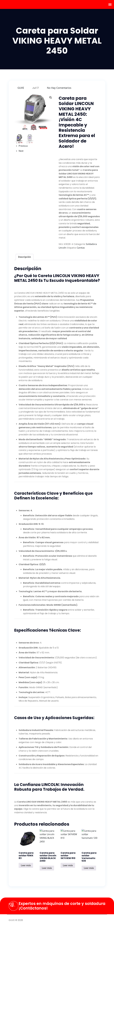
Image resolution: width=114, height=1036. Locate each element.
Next (21, 150)
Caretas (81, 247)
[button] (50, 97)
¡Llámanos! (99, 921)
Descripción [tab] (24, 256)
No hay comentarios (59, 87)
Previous (23, 145)
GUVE (21, 87)
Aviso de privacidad (79, 921)
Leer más (26, 865)
